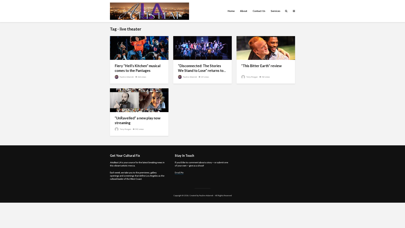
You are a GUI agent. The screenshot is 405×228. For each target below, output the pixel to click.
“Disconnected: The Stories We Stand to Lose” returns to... (202, 68)
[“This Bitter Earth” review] (266, 47)
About (243, 11)
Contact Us (259, 11)
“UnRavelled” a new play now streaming (137, 120)
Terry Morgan (252, 77)
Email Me (179, 172)
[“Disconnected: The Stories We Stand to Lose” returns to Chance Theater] (202, 47)
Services (275, 11)
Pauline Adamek (126, 77)
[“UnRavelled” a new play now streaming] (139, 99)
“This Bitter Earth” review (261, 66)
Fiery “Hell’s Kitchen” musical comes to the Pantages (137, 68)
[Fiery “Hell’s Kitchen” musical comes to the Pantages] (139, 47)
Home (231, 11)
